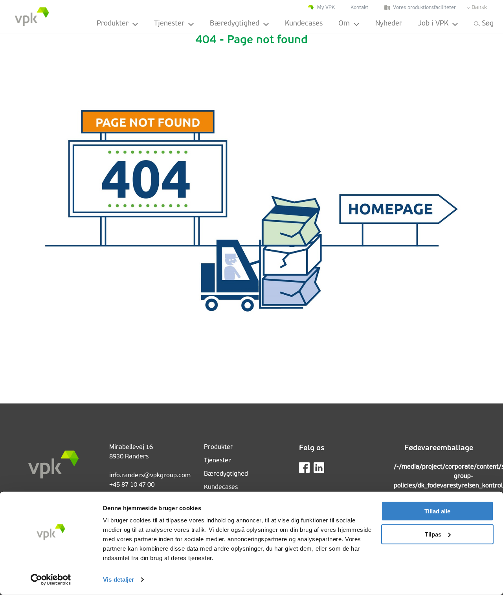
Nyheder (388, 23)
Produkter (113, 23)
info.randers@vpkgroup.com (150, 476)
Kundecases (304, 23)
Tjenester (169, 23)
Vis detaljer (118, 579)
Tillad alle (437, 511)
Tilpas (433, 534)
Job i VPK (433, 23)
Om (344, 23)
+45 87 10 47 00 (131, 485)
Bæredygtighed (234, 23)
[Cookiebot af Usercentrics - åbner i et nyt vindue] (51, 580)
